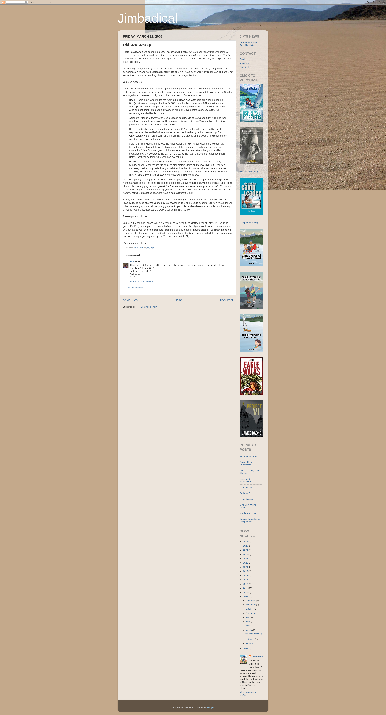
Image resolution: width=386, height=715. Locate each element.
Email (242, 59)
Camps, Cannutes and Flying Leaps (250, 520)
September (251, 613)
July (248, 617)
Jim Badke (257, 656)
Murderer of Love (248, 513)
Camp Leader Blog (249, 222)
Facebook (244, 67)
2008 (245, 648)
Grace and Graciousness (246, 480)
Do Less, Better (247, 493)
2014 (245, 575)
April (248, 626)
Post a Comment (135, 287)
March (249, 630)
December (251, 600)
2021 (245, 563)
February (250, 639)
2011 (245, 588)
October (250, 609)
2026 (245, 541)
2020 (245, 567)
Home (179, 300)
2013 (245, 579)
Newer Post (130, 300)
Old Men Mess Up (253, 634)
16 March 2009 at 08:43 (141, 281)
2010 (245, 592)
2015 (245, 571)
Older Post (226, 300)
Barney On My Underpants (246, 463)
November (251, 604)
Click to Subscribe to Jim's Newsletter (249, 43)
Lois (132, 261)
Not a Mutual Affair (248, 456)
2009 (245, 596)
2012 (245, 584)
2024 (245, 550)
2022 (245, 558)
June (248, 621)
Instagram (244, 63)
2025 (245, 546)
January (250, 643)
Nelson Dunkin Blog (249, 171)
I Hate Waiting (246, 499)
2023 (245, 554)
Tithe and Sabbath (248, 487)
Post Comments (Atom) (147, 307)
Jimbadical (148, 18)
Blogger (210, 707)
